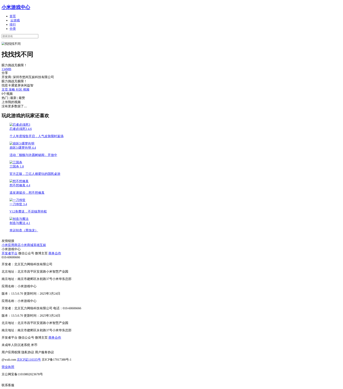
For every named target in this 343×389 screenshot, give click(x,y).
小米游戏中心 (16, 7)
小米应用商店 (11, 245)
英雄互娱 (39, 245)
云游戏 (15, 20)
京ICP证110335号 (29, 359)
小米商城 (27, 245)
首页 (13, 16)
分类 (13, 28)
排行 (13, 24)
